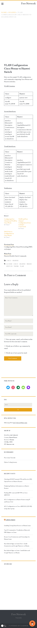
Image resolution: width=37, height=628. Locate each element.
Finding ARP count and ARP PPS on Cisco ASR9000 (16, 494)
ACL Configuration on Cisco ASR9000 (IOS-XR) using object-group (18, 507)
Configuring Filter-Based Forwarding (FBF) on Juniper (18, 248)
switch (9, 266)
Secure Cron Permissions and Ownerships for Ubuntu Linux (17, 538)
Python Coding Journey (10, 462)
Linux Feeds (10, 520)
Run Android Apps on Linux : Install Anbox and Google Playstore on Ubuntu (17, 552)
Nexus (29, 264)
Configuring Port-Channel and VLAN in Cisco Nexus (10, 221)
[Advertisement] (18, 37)
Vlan (22, 266)
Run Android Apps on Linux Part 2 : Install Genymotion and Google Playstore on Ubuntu (16, 545)
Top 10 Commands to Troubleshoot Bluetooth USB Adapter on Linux (17, 531)
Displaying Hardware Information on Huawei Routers (16, 487)
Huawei (12, 12)
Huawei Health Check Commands (15, 256)
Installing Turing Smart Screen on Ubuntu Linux (17, 525)
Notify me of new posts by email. (16, 353)
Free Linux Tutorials (9, 458)
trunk (16, 266)
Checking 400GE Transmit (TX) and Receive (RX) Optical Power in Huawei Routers (18, 480)
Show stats (24, 423)
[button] (4, 626)
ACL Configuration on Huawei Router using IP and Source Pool (17, 501)
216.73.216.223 (17, 423)
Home (4, 12)
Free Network (28, 3)
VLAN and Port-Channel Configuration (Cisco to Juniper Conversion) (24, 222)
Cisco (8, 260)
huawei (22, 264)
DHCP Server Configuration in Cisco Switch (9, 233)
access (9, 264)
